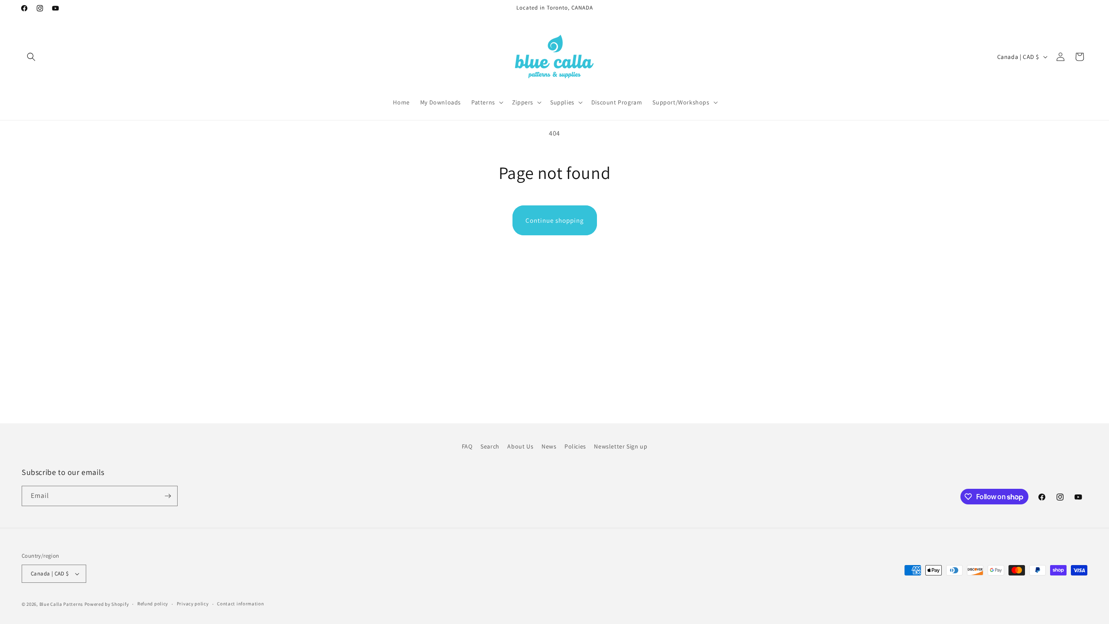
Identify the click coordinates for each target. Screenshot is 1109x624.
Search (489, 446)
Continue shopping (554, 220)
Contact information (240, 604)
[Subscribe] (167, 496)
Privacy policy (193, 604)
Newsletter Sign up (620, 446)
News (549, 446)
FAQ (467, 446)
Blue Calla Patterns (61, 604)
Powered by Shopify (106, 604)
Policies (575, 446)
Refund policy (152, 604)
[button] (31, 56)
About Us (520, 446)
